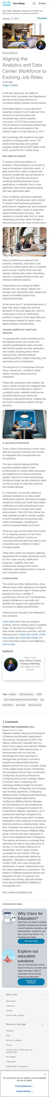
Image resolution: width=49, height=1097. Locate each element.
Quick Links (11, 994)
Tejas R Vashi (10, 85)
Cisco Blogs (19, 3)
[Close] (45, 1074)
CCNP (39, 694)
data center (20, 705)
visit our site (9, 644)
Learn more (9, 622)
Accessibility (11, 1057)
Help (8, 1035)
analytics (12, 694)
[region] (24, 1084)
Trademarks (11, 1062)
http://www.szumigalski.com (17, 893)
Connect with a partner (15, 1015)
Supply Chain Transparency (17, 1066)
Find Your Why (31, 941)
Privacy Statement (23, 1086)
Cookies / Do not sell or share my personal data (19, 1051)
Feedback (10, 1031)
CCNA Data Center (28, 635)
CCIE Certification (26, 694)
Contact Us (10, 1006)
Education (17, 11)
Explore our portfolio (31, 982)
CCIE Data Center (29, 638)
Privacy (9, 1045)
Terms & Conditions (13, 1040)
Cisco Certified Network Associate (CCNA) (20, 700)
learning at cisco (35, 705)
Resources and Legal (16, 1024)
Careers (9, 1011)
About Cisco (11, 1001)
